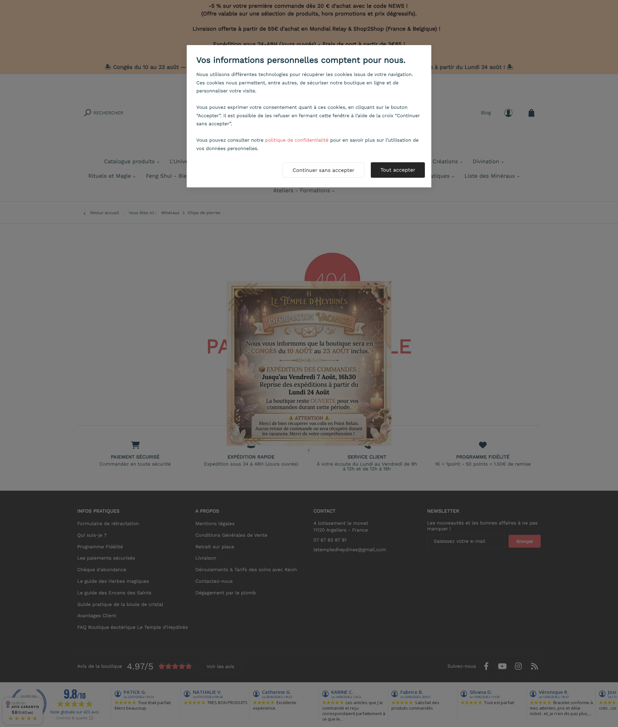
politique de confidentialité (297, 140)
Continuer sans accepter (323, 170)
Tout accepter (397, 170)
